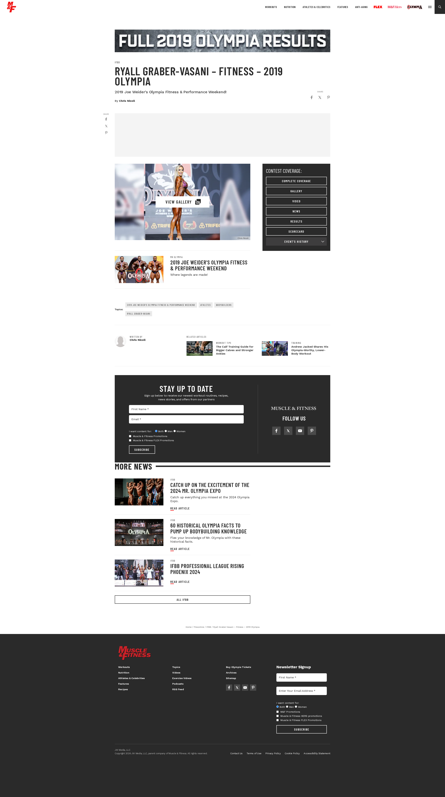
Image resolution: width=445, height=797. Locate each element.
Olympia (414, 7)
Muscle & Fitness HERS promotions (301, 716)
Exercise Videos (181, 678)
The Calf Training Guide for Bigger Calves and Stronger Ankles (234, 350)
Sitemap (231, 678)
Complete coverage (296, 181)
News (296, 211)
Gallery (296, 191)
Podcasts (177, 683)
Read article (180, 508)
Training (296, 343)
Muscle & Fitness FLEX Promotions (153, 440)
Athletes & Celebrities (316, 7)
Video (296, 201)
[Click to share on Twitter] (320, 97)
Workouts (271, 7)
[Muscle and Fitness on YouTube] (300, 431)
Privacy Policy (273, 753)
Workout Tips (223, 343)
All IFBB (183, 599)
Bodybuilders (224, 304)
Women (180, 431)
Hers (394, 7)
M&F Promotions (290, 711)
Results (296, 221)
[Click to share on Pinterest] (328, 97)
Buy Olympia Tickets (238, 667)
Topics (176, 667)
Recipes (123, 689)
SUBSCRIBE (141, 449)
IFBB (117, 62)
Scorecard (296, 231)
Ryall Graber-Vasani (138, 313)
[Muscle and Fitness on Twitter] (288, 431)
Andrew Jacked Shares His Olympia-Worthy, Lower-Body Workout (309, 350)
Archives (231, 672)
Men (170, 431)
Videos (176, 672)
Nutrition (290, 7)
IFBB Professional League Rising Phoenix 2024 (207, 568)
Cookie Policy (292, 753)
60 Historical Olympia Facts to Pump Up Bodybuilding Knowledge (208, 528)
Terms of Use (254, 753)
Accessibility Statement (317, 753)
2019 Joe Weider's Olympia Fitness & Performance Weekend (209, 265)
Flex (378, 7)
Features (342, 7)
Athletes (205, 304)
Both (161, 431)
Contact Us (236, 753)
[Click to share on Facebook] (311, 97)
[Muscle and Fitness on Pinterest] (312, 431)
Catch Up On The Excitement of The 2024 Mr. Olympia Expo (209, 487)
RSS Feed (178, 689)
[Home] (11, 11)
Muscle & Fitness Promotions (150, 436)
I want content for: (140, 431)
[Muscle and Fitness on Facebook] (276, 431)
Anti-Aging (361, 7)
